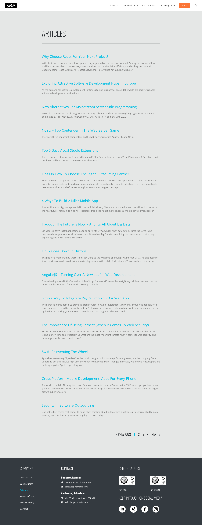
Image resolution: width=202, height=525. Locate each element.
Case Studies (26, 483)
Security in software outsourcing (68, 405)
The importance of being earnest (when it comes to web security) (95, 324)
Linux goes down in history (64, 251)
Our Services (26, 477)
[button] (136, 5)
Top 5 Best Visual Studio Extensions (70, 150)
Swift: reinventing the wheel (65, 351)
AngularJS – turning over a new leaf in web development (88, 274)
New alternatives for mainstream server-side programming (89, 106)
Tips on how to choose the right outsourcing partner (85, 173)
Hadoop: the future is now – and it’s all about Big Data (86, 224)
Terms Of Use (27, 496)
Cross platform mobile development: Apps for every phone (89, 378)
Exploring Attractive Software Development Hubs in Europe (89, 83)
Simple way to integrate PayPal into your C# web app (85, 298)
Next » (156, 434)
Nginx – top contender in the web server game (80, 130)
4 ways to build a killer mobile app (70, 200)
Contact (24, 508)
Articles (24, 490)
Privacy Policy (27, 502)
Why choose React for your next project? (75, 56)
